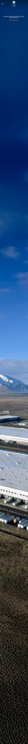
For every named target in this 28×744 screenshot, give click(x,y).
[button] (2, 3)
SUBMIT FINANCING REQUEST (14, 20)
